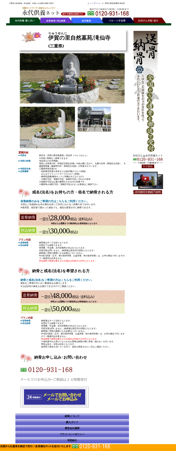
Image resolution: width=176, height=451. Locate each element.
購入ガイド (72, 422)
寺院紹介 (72, 440)
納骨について (72, 416)
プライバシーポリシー (72, 434)
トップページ (95, 3)
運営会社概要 (72, 428)
